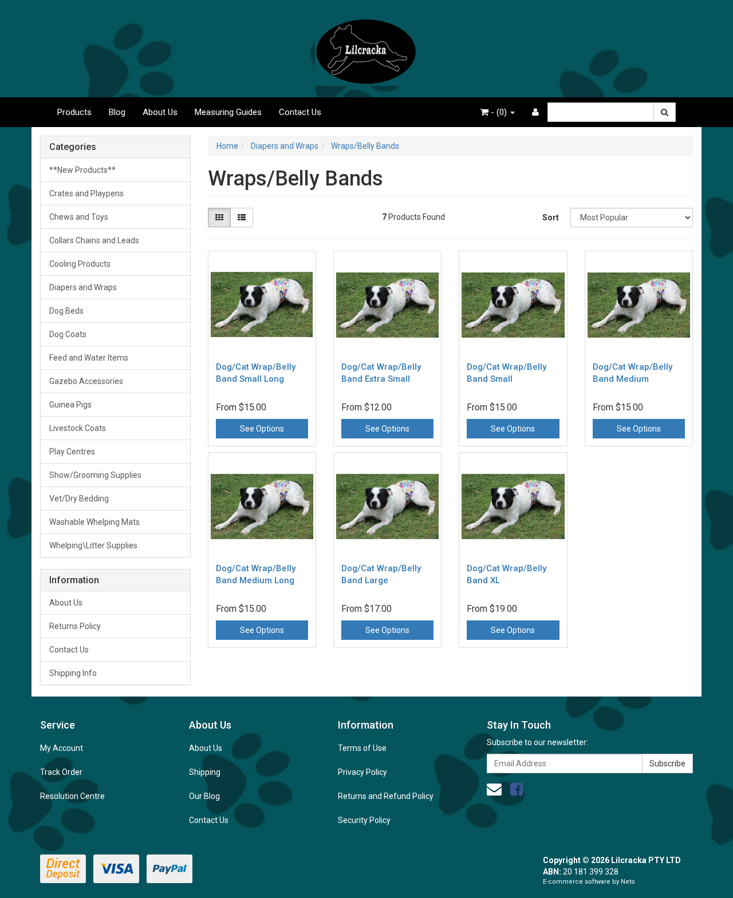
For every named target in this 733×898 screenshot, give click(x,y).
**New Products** (82, 170)
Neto (628, 881)
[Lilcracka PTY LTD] (366, 48)
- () (498, 112)
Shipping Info (73, 673)
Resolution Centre (72, 796)
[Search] (664, 112)
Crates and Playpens (86, 193)
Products (74, 112)
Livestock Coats (77, 428)
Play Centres (72, 451)
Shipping (204, 772)
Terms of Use (362, 748)
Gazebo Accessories (86, 381)
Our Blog (204, 796)
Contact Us (300, 112)
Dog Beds (66, 310)
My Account (61, 748)
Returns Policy (75, 626)
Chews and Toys (78, 216)
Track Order (61, 772)
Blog (117, 112)
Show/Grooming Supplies (95, 475)
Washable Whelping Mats (94, 522)
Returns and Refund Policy (386, 796)
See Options (262, 428)
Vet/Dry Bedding (79, 498)
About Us (160, 112)
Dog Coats (67, 334)
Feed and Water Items (88, 357)
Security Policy (364, 820)
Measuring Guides (228, 112)
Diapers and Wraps (83, 287)
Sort (550, 217)
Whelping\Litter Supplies (93, 545)
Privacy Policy (362, 772)
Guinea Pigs (70, 404)
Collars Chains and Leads (94, 240)
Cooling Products (80, 263)
